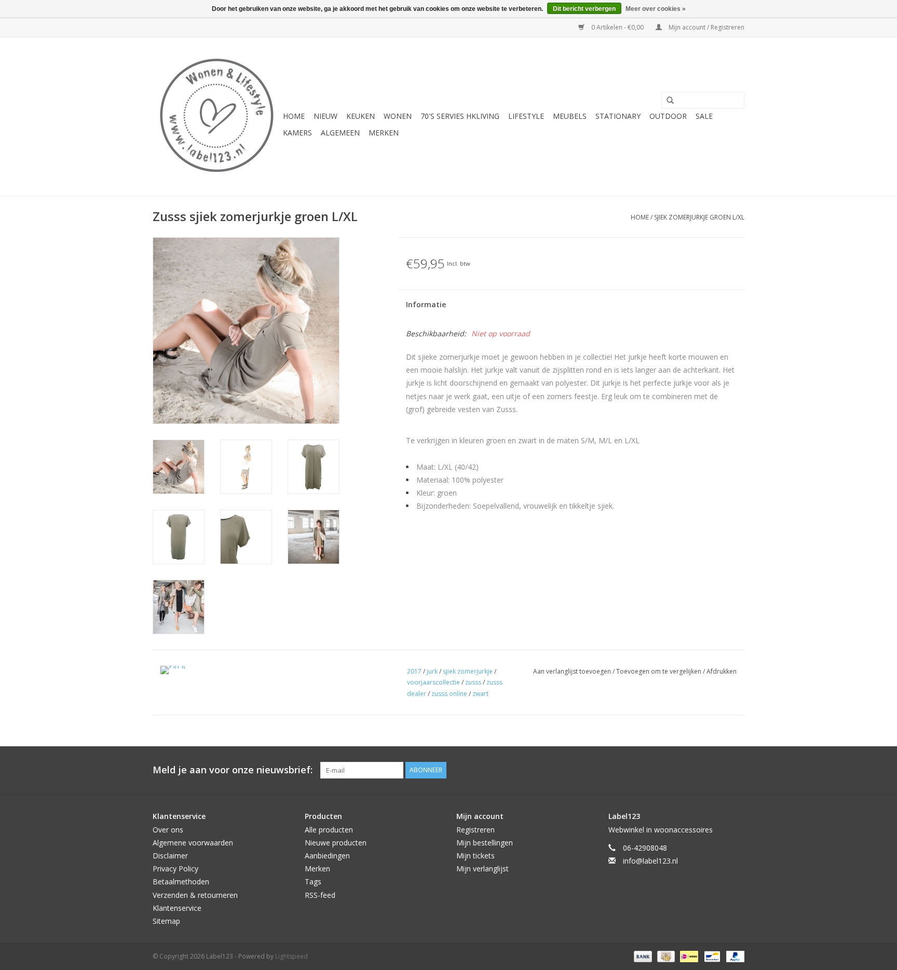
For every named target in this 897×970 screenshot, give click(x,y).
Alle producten (329, 830)
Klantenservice (177, 908)
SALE (704, 116)
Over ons (168, 830)
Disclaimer (170, 855)
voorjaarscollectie (433, 682)
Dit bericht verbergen (584, 8)
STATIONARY (618, 116)
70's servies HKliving (459, 116)
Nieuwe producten (335, 843)
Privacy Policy (175, 868)
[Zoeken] (666, 101)
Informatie (426, 304)
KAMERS (297, 133)
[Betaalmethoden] (642, 955)
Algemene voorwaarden (193, 843)
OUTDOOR (668, 116)
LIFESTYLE (526, 116)
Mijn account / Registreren (705, 27)
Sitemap (166, 921)
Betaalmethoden (181, 881)
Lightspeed (291, 956)
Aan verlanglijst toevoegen (573, 671)
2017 (414, 671)
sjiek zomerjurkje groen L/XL (699, 217)
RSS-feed (320, 895)
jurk (432, 671)
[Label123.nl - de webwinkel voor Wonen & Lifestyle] (216, 116)
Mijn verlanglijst (482, 868)
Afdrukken (721, 671)
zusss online (449, 693)
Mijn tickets (475, 855)
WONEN (398, 116)
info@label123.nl (650, 861)
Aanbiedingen (327, 855)
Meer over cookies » (656, 8)
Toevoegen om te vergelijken (659, 671)
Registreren (475, 830)
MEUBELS (570, 116)
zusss (473, 682)
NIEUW (325, 116)
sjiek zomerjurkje (468, 671)
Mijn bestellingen (484, 843)
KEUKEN (360, 116)
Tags (313, 881)
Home (294, 116)
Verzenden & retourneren (195, 895)
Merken (384, 133)
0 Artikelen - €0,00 (617, 27)
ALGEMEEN (340, 133)
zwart (480, 693)
